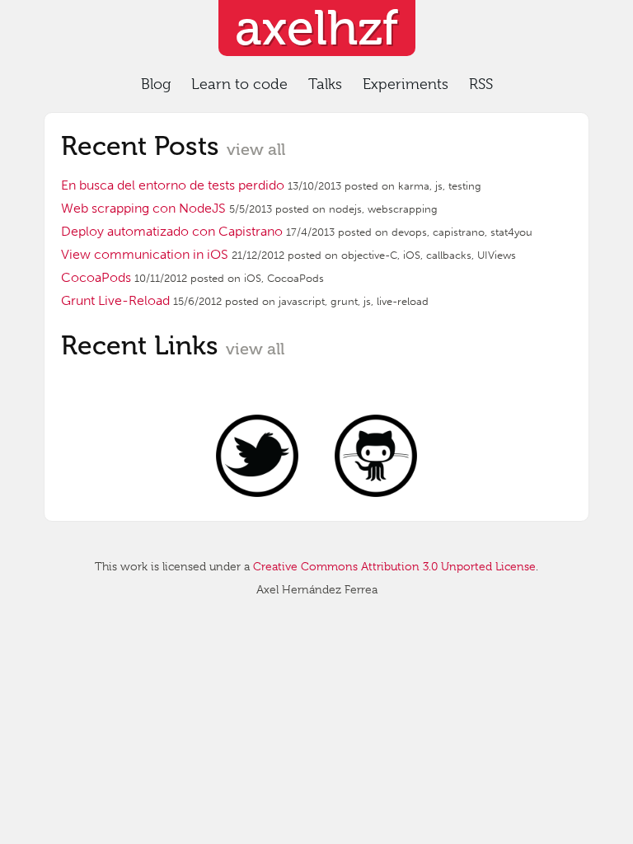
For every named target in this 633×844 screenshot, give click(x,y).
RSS (481, 84)
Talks (325, 84)
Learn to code (239, 84)
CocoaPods (96, 277)
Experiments (405, 84)
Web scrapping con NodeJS (143, 208)
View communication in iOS (144, 254)
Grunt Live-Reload (115, 300)
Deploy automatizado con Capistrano (172, 231)
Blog (156, 84)
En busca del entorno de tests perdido (172, 185)
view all (256, 149)
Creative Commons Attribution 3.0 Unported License (394, 566)
